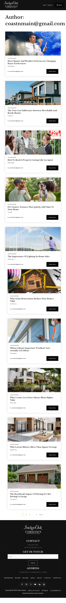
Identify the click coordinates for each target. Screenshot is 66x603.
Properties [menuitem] (8, 578)
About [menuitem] (39, 578)
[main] (33, 260)
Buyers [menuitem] (17, 578)
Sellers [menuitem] (25, 578)
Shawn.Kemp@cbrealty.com (33, 547)
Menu (60, 5)
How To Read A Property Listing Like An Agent (30, 160)
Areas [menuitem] (32, 578)
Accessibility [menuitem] (55, 590)
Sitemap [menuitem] (45, 590)
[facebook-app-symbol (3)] (22, 584)
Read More (52, 71)
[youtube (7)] (35, 584)
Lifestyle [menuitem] (57, 578)
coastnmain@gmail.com (16, 71)
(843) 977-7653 (33, 545)
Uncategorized (12, 58)
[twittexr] (31, 584)
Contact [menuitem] (47, 578)
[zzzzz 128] (44, 584)
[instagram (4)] (26, 584)
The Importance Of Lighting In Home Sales (29, 256)
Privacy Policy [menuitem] (34, 590)
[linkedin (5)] (40, 584)
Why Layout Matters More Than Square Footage (33, 447)
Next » (41, 515)
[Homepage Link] (11, 5)
